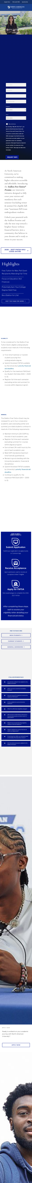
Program (8, 106)
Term (7, 114)
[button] (16, 682)
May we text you (12, 124)
